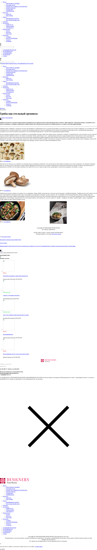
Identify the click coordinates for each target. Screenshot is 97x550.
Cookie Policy (39, 546)
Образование (10, 26)
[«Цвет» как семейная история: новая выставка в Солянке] (8, 310)
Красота (5, 12)
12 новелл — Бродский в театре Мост (11, 295)
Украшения (9, 9)
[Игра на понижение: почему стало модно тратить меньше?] (8, 349)
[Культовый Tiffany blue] (8, 330)
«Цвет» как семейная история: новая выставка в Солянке (16, 315)
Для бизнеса (10, 27)
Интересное (6, 29)
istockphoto (7, 161)
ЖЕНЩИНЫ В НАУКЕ (12, 18)
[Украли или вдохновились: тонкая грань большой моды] (8, 271)
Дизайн (5, 21)
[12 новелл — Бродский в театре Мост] (8, 291)
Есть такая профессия (13, 20)
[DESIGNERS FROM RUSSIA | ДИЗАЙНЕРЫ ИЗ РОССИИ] (16, 63)
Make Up (8, 14)
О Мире (8, 37)
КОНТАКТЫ (6, 54)
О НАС (5, 56)
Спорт (8, 30)
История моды (10, 5)
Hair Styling (9, 15)
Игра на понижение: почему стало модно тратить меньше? (16, 354)
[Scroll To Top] (0, 544)
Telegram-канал (56, 234)
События (8, 41)
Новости (5, 35)
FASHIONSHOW (10, 8)
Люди (5, 17)
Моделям (9, 34)
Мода (4, 2)
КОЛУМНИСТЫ (7, 51)
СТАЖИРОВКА (7, 53)
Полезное (6, 23)
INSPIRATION (10, 11)
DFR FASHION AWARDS (13, 3)
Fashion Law (9, 24)
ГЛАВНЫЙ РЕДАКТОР (9, 50)
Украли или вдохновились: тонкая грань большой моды (15, 275)
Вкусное (8, 32)
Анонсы (8, 40)
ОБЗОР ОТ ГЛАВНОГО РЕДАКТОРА (16, 6)
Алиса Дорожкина (7, 117)
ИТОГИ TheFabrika (11, 38)
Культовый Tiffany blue (8, 334)
